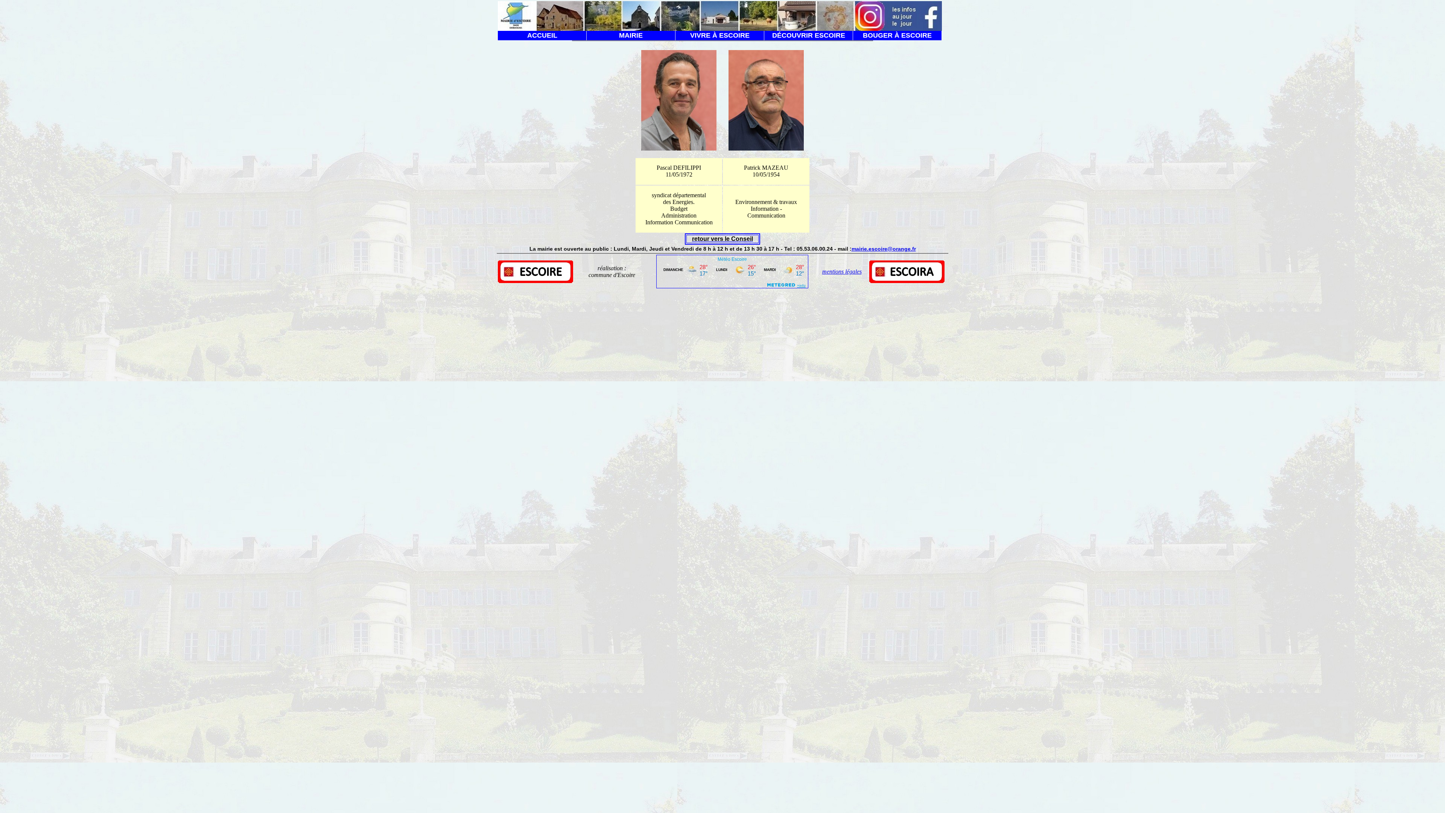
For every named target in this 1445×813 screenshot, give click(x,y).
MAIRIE (631, 35)
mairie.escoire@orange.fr (884, 249)
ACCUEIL (542, 35)
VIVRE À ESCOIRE (720, 35)
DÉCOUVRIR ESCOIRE (808, 35)
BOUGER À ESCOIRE (897, 35)
